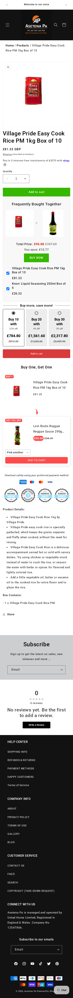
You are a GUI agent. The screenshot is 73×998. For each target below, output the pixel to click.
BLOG (11, 842)
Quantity (7, 171)
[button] (7, 25)
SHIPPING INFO (17, 751)
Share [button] (11, 614)
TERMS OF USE (17, 825)
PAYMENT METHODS (20, 768)
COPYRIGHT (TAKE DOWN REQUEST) (30, 890)
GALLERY (13, 833)
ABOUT (12, 808)
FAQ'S (11, 873)
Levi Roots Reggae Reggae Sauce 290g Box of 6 (47, 431)
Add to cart (36, 353)
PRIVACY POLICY (18, 817)
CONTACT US (15, 865)
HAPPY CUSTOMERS (20, 776)
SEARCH (12, 882)
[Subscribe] (61, 669)
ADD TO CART (36, 460)
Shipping (7, 154)
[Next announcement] (66, 5)
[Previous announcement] (7, 5)
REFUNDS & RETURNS (21, 760)
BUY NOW (36, 257)
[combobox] (17, 453)
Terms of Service (18, 785)
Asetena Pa (30, 991)
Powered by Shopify (47, 991)
